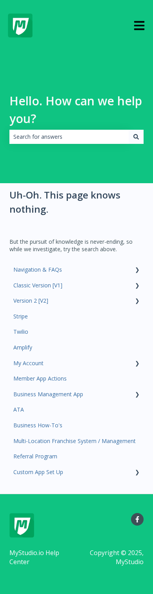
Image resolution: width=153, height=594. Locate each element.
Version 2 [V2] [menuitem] (30, 300)
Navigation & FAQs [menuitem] (37, 269)
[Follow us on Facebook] (137, 519)
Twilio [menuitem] (20, 331)
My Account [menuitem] (28, 363)
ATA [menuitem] (18, 409)
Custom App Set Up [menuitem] (38, 472)
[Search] (136, 137)
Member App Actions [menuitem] (40, 378)
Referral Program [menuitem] (35, 456)
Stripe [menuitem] (20, 316)
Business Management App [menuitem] (48, 394)
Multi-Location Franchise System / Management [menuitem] (74, 441)
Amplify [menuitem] (22, 347)
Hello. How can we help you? (75, 110)
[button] (137, 271)
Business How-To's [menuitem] (37, 425)
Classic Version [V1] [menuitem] (37, 285)
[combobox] (69, 137)
